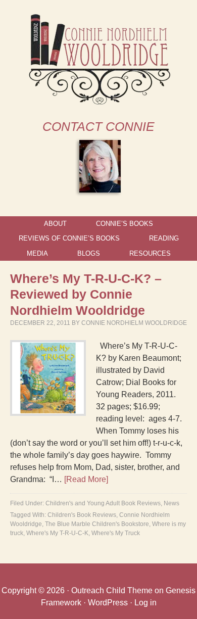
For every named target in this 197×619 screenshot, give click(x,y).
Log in (145, 602)
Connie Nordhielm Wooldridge (134, 322)
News (171, 503)
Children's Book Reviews (81, 514)
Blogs (88, 253)
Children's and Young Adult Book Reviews (103, 503)
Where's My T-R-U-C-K (57, 533)
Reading (164, 238)
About (55, 223)
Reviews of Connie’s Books (69, 238)
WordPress (108, 602)
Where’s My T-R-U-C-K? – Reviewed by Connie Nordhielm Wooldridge (86, 294)
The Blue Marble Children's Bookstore (97, 524)
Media (37, 253)
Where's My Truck (115, 533)
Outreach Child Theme (112, 590)
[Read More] (86, 479)
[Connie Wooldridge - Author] (98, 102)
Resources (150, 253)
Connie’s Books (124, 223)
